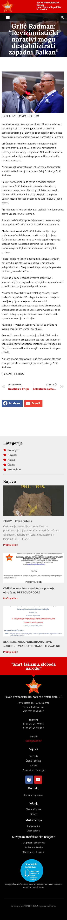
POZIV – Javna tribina (17, 521)
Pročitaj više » (10, 545)
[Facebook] (29, 780)
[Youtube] (38, 780)
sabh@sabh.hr (34, 740)
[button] (8, 17)
